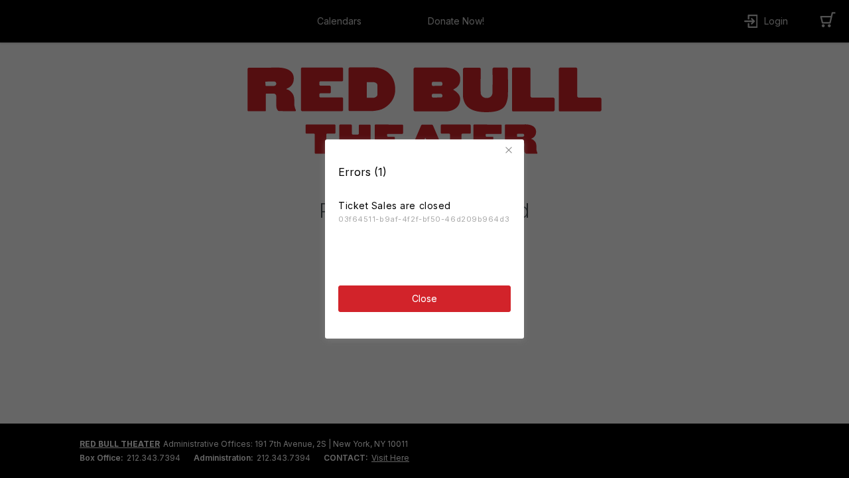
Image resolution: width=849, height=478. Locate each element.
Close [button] (424, 298)
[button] (510, 150)
